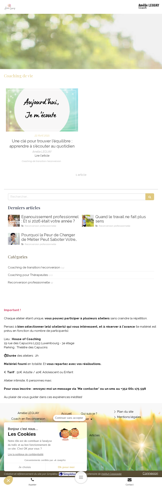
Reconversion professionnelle (29, 282)
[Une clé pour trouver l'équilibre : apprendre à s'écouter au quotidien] (42, 110)
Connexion (150, 473)
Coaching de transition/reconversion (34, 267)
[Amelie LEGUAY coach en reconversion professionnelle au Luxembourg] (88, 221)
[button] (8, 480)
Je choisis (25, 467)
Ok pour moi (66, 467)
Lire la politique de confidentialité (25, 454)
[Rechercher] (149, 196)
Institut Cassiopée (111, 473)
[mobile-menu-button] (81, 477)
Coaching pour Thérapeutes (28, 275)
